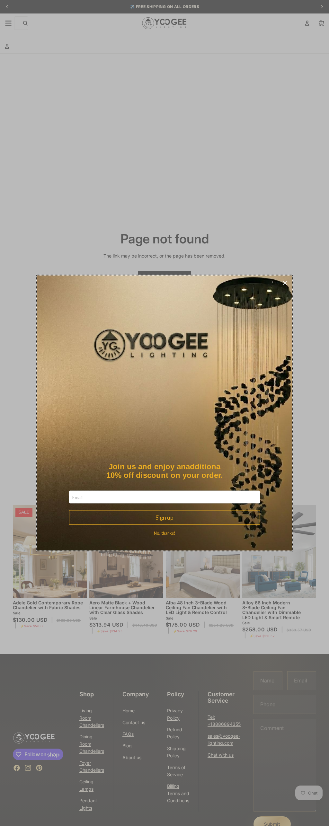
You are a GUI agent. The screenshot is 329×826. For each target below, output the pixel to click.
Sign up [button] (164, 517)
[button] (285, 283)
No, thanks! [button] (164, 533)
